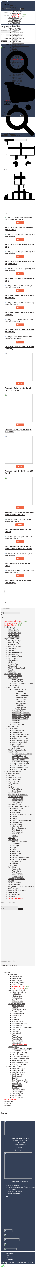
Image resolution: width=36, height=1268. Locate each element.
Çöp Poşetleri (17, 1076)
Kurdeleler (15, 40)
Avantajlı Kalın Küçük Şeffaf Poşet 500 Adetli (18, 389)
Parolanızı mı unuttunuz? (17, 38)
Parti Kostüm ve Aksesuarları (20, 46)
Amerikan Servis (18, 1006)
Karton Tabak (16, 37)
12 (5, 598)
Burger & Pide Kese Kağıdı (22, 1049)
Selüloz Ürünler (16, 13)
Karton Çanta (17, 1084)
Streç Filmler (16, 1095)
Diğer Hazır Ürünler (15, 1066)
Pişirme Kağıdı (17, 1092)
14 (5, 602)
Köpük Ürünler (17, 996)
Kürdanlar (15, 1088)
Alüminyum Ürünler (19, 992)
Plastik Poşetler (17, 1094)
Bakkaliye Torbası (18, 1072)
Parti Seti (14, 49)
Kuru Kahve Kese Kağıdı (21, 1056)
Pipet (14, 1035)
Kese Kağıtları (13, 1047)
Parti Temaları (16, 47)
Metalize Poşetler (18, 1090)
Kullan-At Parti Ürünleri (14, 28)
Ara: (2, 8)
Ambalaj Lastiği (17, 1070)
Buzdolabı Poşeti (18, 1074)
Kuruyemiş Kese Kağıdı (20, 1058)
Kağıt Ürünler (17, 978)
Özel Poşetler (16, 25)
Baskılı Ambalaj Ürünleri (15, 18)
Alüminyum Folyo (18, 1068)
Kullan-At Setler (16, 41)
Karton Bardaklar (18, 1014)
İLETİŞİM (7, 1103)
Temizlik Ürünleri (13, 23)
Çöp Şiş (15, 1078)
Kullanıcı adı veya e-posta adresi (11, 30)
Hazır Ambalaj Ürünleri (14, 17)
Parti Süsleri (16, 1033)
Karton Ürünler (16, 7)
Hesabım (7, 1105)
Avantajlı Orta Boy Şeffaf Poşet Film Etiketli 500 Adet (19, 513)
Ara (2, 613)
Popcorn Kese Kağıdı (20, 1064)
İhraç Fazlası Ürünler (19, 1080)
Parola (3, 35)
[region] (18, 934)
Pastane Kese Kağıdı (19, 1060)
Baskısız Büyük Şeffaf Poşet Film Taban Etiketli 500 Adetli (18, 547)
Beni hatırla (6, 38)
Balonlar (15, 1008)
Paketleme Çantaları (18, 43)
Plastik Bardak (17, 1039)
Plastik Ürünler (16, 10)
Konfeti (14, 1017)
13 (5, 600)
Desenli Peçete (17, 1012)
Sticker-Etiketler (17, 1041)
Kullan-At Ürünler (17, 11)
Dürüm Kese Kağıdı (19, 1051)
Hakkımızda (8, 1101)
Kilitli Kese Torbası (18, 1055)
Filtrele (21, 909)
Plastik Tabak (17, 1037)
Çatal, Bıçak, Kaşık (19, 1010)
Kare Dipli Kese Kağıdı (20, 1053)
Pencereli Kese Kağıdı (20, 1062)
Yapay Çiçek (16, 1043)
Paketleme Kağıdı (17, 44)
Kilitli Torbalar (17, 1086)
